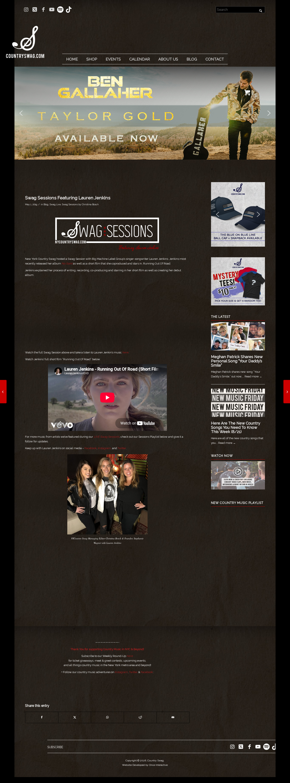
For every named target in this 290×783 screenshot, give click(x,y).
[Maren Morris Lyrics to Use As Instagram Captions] (3, 391)
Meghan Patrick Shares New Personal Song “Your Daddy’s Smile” (237, 360)
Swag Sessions (70, 204)
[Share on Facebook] (41, 717)
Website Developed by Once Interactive (145, 764)
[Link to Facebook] (43, 9)
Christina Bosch (90, 204)
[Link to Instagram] (26, 9)
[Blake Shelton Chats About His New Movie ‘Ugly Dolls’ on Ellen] (286, 391)
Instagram (121, 672)
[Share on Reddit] (140, 717)
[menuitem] (72, 59)
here (130, 656)
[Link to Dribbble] (69, 9)
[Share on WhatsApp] (107, 717)
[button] (144, 113)
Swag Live (55, 204)
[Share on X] (74, 717)
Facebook (90, 448)
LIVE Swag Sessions (106, 436)
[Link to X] (35, 9)
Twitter (122, 448)
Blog (46, 204)
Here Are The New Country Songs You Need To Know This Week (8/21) (235, 427)
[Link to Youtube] (52, 9)
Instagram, (104, 448)
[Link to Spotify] (60, 9)
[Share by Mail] (173, 717)
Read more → (253, 376)
